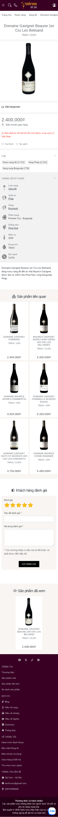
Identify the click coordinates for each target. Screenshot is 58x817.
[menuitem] (14, 162)
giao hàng (23, 124)
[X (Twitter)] (26, 660)
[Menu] (3, 5)
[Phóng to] (29, 68)
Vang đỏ (12, 188)
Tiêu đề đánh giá (12, 513)
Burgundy (13, 208)
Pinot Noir (13, 228)
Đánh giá (8, 500)
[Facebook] (20, 660)
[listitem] (29, 68)
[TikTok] (32, 660)
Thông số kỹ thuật (13, 178)
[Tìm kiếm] (10, 5)
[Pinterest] (38, 660)
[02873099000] (16, 5)
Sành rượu (25, 810)
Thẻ (4, 156)
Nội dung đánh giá (13, 526)
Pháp (11, 198)
